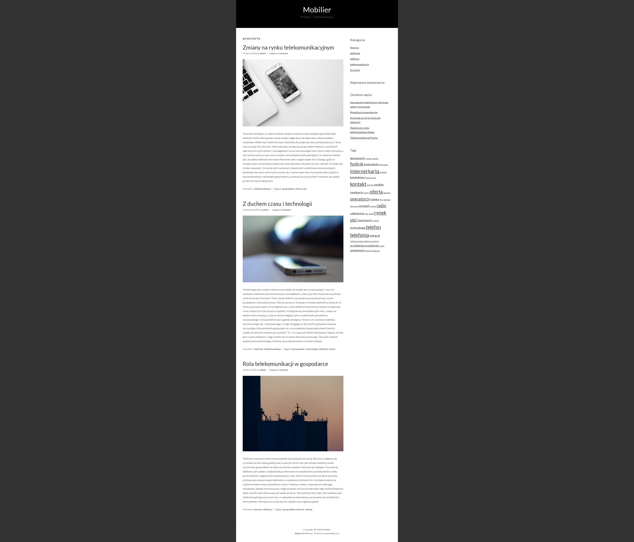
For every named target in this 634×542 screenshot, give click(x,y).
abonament (357, 158)
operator (386, 193)
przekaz (373, 206)
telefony (354, 58)
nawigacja (356, 192)
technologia (311, 349)
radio (381, 205)
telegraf (375, 235)
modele (379, 184)
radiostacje (357, 213)
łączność (355, 70)
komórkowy (357, 177)
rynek (380, 212)
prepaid (364, 206)
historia (258, 509)
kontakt (358, 184)
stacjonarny (364, 220)
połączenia (354, 206)
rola (366, 214)
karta (373, 171)
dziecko (375, 158)
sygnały (376, 221)
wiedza (308, 509)
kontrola (370, 185)
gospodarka (288, 188)
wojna (368, 251)
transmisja (374, 241)
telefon (373, 227)
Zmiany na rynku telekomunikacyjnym (288, 47)
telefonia (258, 349)
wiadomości (357, 250)
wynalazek (375, 251)
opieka (374, 199)
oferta (298, 188)
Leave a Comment (279, 53)
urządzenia (357, 245)
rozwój (371, 214)
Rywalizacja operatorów (364, 112)
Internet (359, 171)
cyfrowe (368, 158)
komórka (383, 172)
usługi (381, 246)
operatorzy (360, 198)
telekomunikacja (262, 188)
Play (381, 200)
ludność (300, 509)
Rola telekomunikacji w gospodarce (285, 363)
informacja (383, 165)
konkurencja (370, 178)
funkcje (356, 163)
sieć (304, 188)
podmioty (386, 200)
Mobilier (317, 9)
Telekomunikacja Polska (364, 137)
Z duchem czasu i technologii (277, 203)
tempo (332, 349)
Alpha (298, 533)
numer (366, 193)
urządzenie (372, 245)
